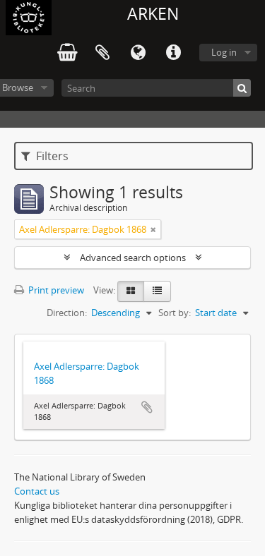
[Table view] (157, 291)
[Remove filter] (153, 229)
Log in (224, 52)
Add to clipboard (147, 407)
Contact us (36, 491)
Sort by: (174, 312)
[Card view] (130, 291)
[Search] (242, 88)
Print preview (55, 290)
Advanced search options (133, 257)
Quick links (173, 53)
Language (137, 53)
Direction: (67, 312)
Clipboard (102, 53)
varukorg (67, 53)
